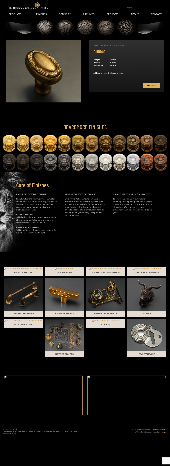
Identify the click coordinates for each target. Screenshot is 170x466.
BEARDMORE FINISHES (85, 126)
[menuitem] (16, 14)
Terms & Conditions (138, 429)
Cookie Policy (162, 429)
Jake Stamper (162, 432)
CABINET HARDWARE (108, 45)
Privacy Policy (151, 429)
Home (95, 45)
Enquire (151, 85)
